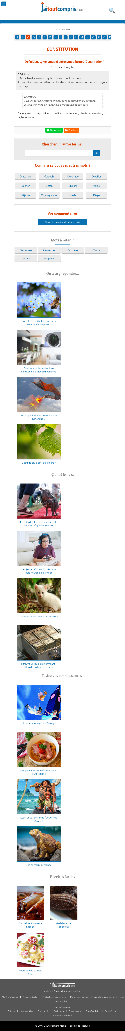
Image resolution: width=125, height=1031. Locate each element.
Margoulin (49, 176)
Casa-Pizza (110, 1011)
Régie (96, 195)
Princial (11, 1011)
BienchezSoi (44, 1011)
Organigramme (49, 195)
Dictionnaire (62, 29)
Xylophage (73, 176)
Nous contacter (30, 997)
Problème (73, 129)
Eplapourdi (49, 258)
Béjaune (25, 195)
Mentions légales (10, 997)
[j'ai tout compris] (62, 7)
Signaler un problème (104, 997)
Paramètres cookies (79, 997)
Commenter (56, 129)
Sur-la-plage (75, 1011)
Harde (72, 195)
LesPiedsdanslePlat (62, 1015)
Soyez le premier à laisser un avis (62, 222)
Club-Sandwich (93, 1011)
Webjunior (59, 1011)
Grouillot (96, 176)
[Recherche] (112, 10)
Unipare (73, 186)
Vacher (26, 186)
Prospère (73, 250)
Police (96, 186)
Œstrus (96, 250)
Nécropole (26, 250)
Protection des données (54, 997)
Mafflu (49, 186)
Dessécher (49, 250)
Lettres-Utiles (26, 1011)
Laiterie (25, 258)
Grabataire (26, 176)
